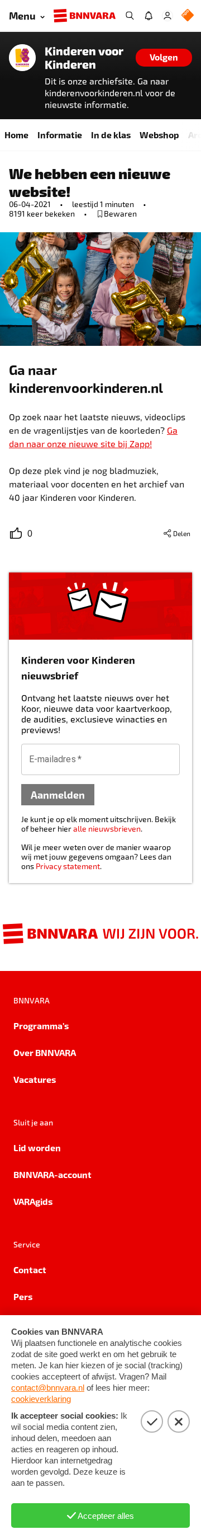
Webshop (159, 134)
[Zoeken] (130, 16)
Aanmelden (58, 794)
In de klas (111, 134)
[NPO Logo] (187, 16)
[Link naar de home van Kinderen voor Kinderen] (22, 57)
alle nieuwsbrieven (107, 828)
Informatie (59, 134)
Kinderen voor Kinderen (84, 57)
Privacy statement (68, 866)
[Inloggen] (167, 16)
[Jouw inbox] (148, 16)
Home (16, 134)
